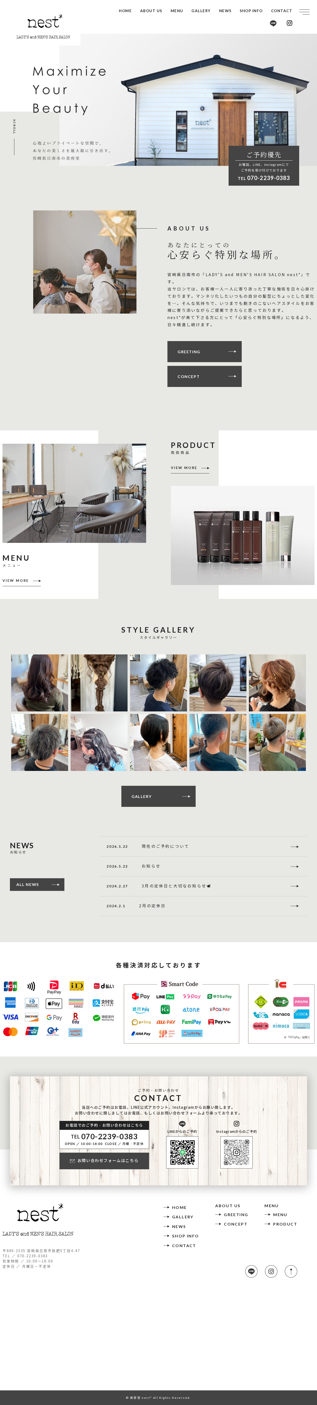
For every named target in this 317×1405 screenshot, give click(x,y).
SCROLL (14, 131)
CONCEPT (189, 376)
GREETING (189, 351)
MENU (177, 10)
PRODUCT (285, 1224)
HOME (125, 10)
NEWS (225, 10)
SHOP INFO (251, 10)
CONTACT (281, 10)
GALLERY (201, 10)
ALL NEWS (27, 884)
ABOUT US (151, 10)
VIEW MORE (15, 581)
